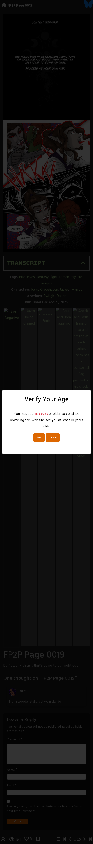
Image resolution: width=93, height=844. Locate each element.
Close (53, 438)
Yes (39, 438)
